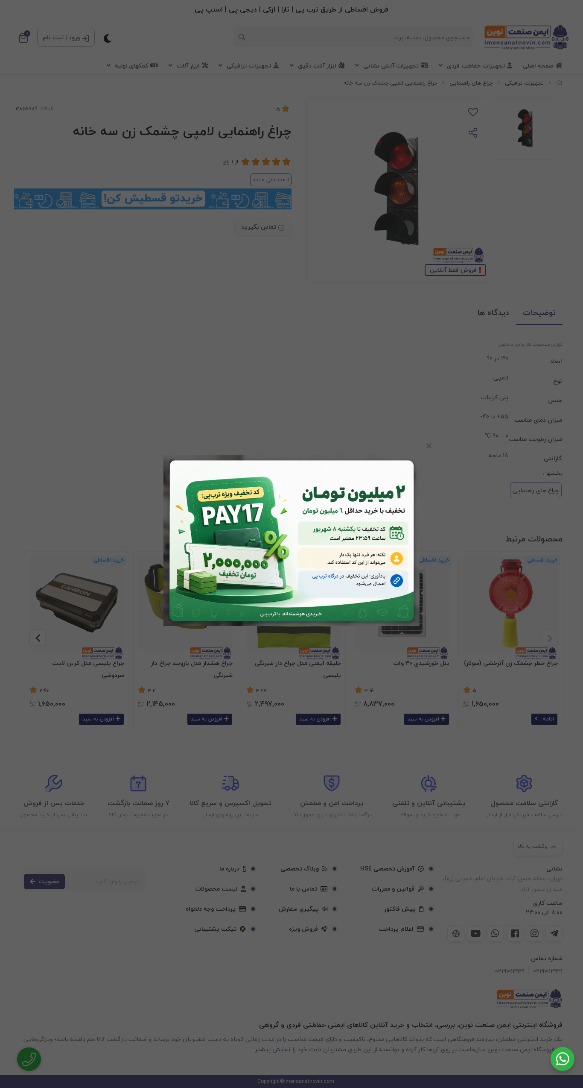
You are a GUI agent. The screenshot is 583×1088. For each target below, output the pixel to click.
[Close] (429, 445)
